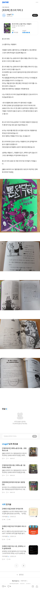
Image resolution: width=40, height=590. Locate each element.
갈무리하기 (33, 586)
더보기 (37, 2)
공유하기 (37, 586)
